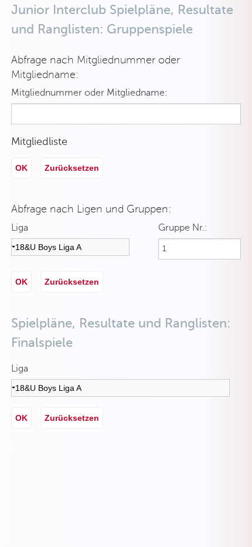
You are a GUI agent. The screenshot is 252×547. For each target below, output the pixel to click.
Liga (19, 227)
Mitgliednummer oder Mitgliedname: (89, 92)
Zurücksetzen (72, 168)
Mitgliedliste (39, 141)
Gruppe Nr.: (182, 227)
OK (21, 168)
